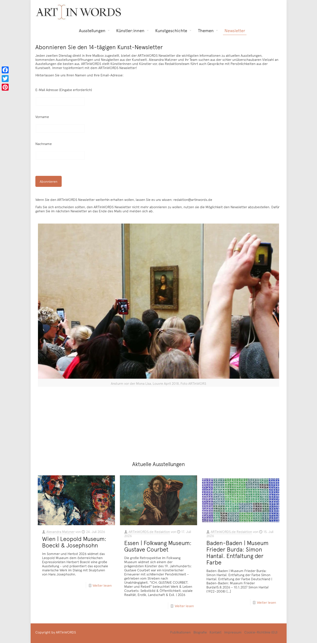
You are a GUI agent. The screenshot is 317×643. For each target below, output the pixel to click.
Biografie (200, 632)
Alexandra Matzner (60, 531)
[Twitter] (5, 78)
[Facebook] (5, 70)
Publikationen (180, 632)
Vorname (42, 117)
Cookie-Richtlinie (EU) (261, 632)
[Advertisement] (161, 422)
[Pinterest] (5, 87)
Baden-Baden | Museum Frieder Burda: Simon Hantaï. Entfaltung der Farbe (237, 552)
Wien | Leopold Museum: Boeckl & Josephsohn (74, 541)
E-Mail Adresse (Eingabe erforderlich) (63, 90)
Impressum (233, 632)
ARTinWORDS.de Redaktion (149, 531)
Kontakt (215, 632)
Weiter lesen (102, 585)
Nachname (43, 144)
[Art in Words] (78, 12)
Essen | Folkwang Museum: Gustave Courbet (157, 546)
